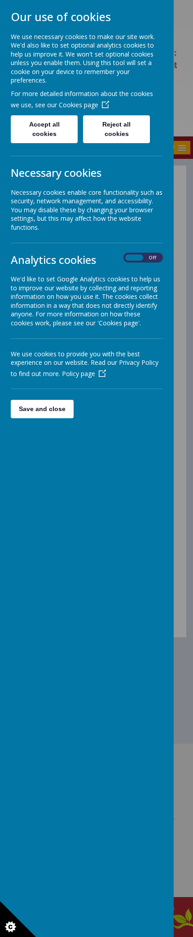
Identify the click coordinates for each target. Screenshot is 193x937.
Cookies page (78, 105)
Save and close (42, 408)
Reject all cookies (116, 129)
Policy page (78, 373)
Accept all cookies (44, 129)
